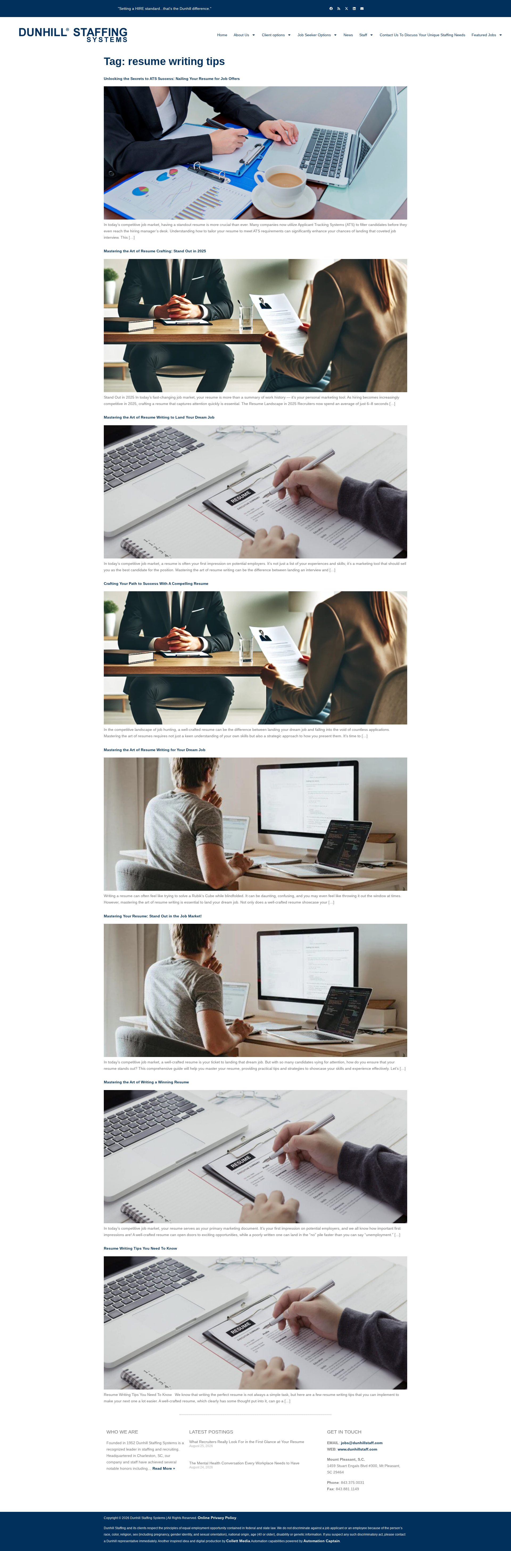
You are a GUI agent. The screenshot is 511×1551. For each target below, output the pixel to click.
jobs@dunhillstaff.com (361, 1443)
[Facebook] (331, 8)
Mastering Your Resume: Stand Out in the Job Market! (153, 916)
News (348, 35)
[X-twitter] (346, 8)
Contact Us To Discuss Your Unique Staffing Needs (422, 35)
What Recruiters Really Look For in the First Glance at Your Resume (246, 1442)
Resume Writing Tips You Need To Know (140, 1248)
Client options (273, 35)
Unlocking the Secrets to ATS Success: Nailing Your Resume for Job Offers (172, 78)
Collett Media (238, 1541)
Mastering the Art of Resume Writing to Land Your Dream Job (159, 417)
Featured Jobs (484, 35)
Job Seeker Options (314, 35)
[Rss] (339, 8)
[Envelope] (362, 8)
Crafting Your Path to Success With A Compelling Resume (156, 583)
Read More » (164, 1468)
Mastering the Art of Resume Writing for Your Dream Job (154, 750)
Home (222, 35)
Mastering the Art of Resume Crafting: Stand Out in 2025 (155, 251)
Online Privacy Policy (217, 1518)
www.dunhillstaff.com (357, 1449)
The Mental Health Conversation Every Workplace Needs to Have (244, 1463)
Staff (363, 35)
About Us (241, 35)
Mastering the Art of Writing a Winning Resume (146, 1082)
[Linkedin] (354, 8)
